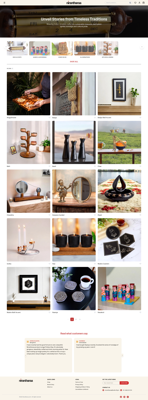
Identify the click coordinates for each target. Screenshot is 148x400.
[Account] (139, 3)
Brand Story (50, 384)
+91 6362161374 (127, 390)
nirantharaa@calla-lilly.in (112, 390)
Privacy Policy (79, 384)
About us (49, 387)
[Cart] (144, 3)
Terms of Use (79, 382)
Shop (48, 382)
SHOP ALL (74, 61)
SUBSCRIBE (124, 383)
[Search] (130, 2)
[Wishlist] (135, 3)
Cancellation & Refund (81, 389)
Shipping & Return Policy (82, 387)
